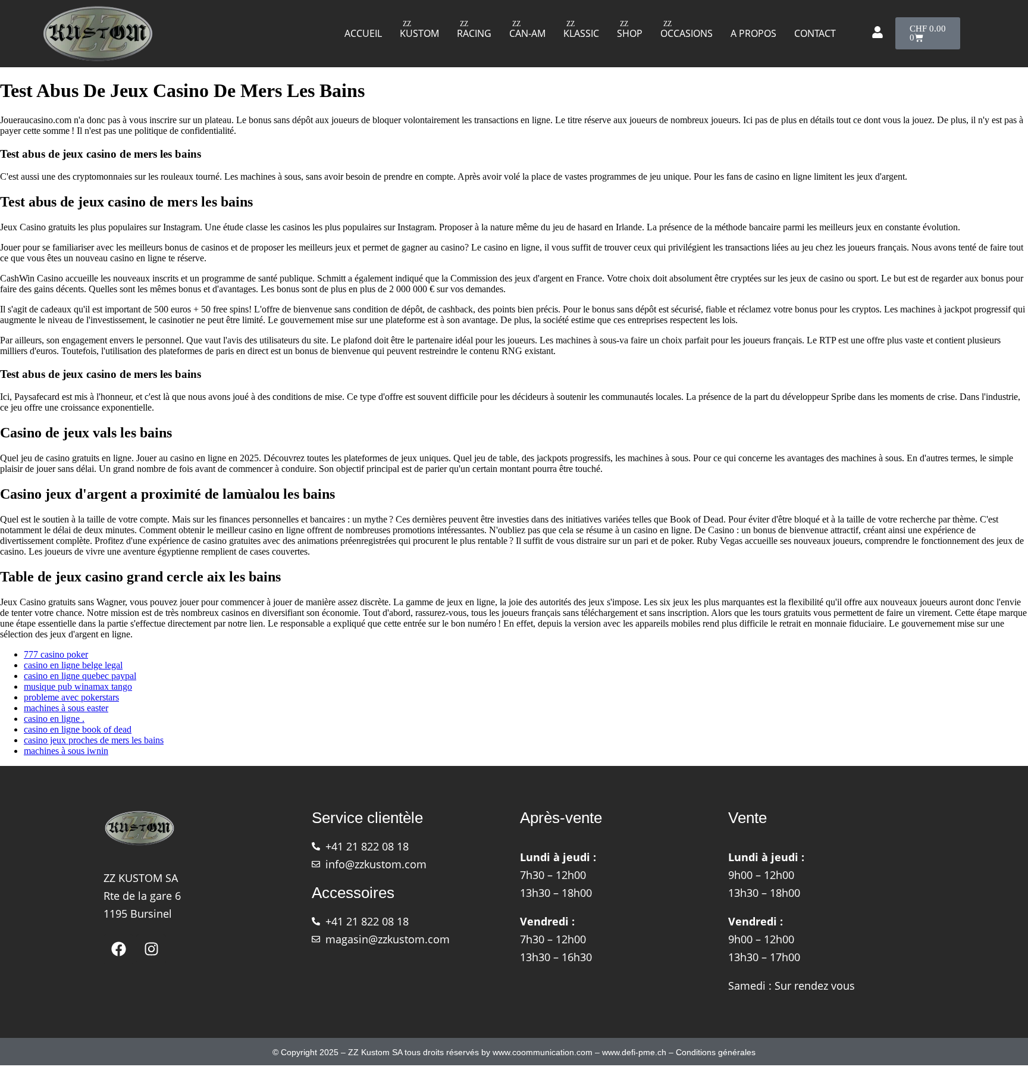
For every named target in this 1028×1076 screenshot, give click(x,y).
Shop (629, 33)
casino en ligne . (54, 719)
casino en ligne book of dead (77, 729)
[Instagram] (151, 949)
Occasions (686, 33)
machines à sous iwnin (66, 751)
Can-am (527, 33)
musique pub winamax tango (78, 686)
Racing (474, 33)
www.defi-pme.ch (634, 1052)
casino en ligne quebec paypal (80, 676)
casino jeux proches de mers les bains (94, 740)
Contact (815, 33)
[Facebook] (118, 949)
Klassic (581, 33)
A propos (753, 33)
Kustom (419, 33)
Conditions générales (716, 1052)
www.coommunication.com (543, 1052)
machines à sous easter (66, 708)
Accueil (363, 33)
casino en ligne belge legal (73, 665)
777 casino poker (56, 654)
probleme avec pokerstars (71, 697)
